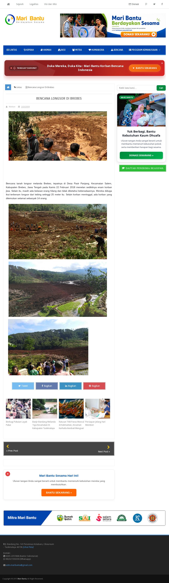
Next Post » (104, 451)
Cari (161, 88)
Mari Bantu (22, 579)
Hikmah (47, 50)
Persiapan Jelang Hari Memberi (95, 423)
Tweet (24, 386)
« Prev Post (12, 450)
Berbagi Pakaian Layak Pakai (16, 423)
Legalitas (34, 4)
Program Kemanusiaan (144, 50)
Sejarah (20, 4)
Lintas (13, 50)
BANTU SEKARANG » (59, 492)
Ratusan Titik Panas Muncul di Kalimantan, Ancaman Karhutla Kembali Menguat (71, 425)
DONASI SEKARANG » (141, 155)
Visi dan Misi (50, 4)
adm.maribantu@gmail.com (19, 565)
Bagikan (48, 386)
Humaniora (97, 50)
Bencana (118, 50)
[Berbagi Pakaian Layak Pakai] (19, 409)
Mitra (78, 50)
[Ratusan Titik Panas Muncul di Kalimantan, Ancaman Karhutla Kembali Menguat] (72, 409)
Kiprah (30, 50)
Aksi (63, 50)
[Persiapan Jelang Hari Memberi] (98, 409)
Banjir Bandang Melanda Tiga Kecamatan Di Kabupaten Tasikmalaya (44, 425)
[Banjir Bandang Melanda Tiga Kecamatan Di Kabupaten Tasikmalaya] (45, 409)
